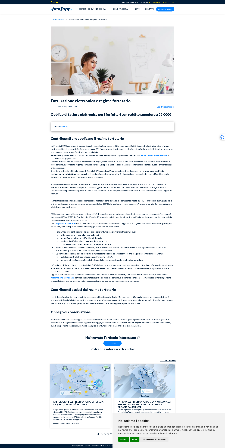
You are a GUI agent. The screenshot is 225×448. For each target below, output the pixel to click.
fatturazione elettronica (62, 277)
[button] (98, 434)
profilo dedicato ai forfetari (153, 155)
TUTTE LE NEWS (168, 360)
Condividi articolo (165, 106)
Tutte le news (58, 19)
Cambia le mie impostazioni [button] (154, 439)
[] (63, 126)
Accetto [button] (123, 439)
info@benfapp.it (156, 2)
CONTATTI (149, 9)
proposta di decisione (65, 223)
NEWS (137, 9)
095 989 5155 (169, 2)
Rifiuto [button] (135, 439)
